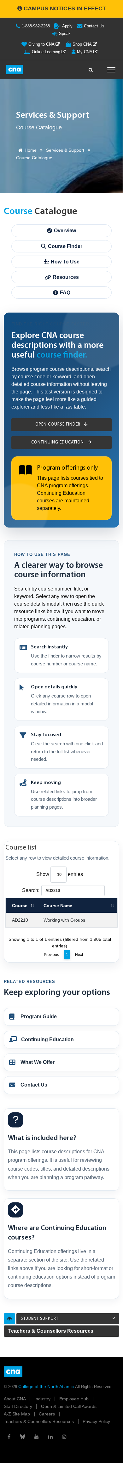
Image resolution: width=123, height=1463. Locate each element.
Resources (66, 277)
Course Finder (65, 246)
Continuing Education (58, 442)
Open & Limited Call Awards (69, 1406)
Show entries (59, 874)
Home (31, 150)
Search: (30, 890)
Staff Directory (18, 1406)
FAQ (65, 292)
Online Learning (47, 51)
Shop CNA (83, 44)
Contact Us (94, 26)
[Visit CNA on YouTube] (37, 1437)
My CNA (85, 51)
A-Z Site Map (17, 1413)
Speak (65, 33)
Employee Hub (74, 1398)
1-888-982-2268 (36, 26)
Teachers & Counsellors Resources (50, 1331)
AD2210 (20, 920)
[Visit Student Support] (9, 1319)
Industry (43, 1398)
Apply (67, 26)
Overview (65, 230)
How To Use (65, 261)
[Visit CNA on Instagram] (64, 1437)
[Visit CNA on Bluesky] (23, 1437)
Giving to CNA (42, 44)
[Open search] (91, 68)
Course (19, 905)
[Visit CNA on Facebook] (9, 1437)
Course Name (58, 905)
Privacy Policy (96, 1421)
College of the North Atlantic (46, 1386)
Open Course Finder (58, 424)
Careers (47, 1413)
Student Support (39, 1319)
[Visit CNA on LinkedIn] (50, 1437)
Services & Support (65, 150)
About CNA (15, 1398)
